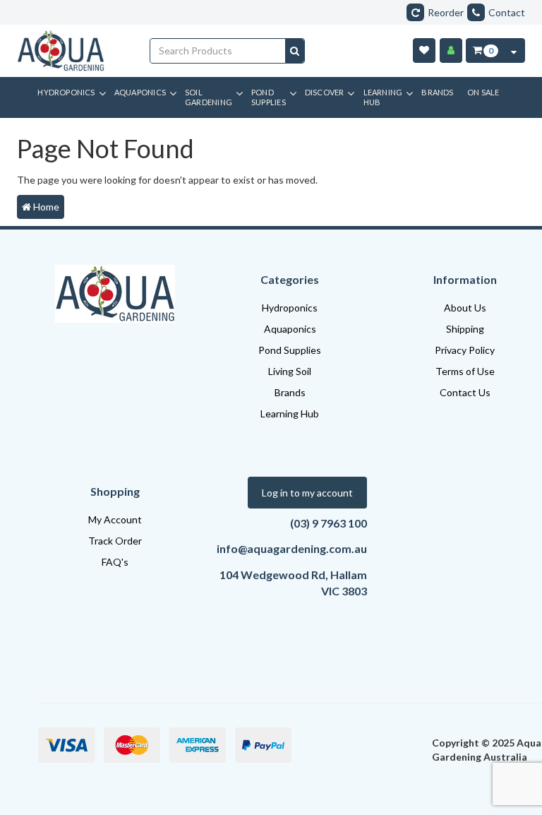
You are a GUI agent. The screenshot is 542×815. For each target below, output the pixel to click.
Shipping (465, 329)
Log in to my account (307, 493)
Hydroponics (290, 308)
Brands (290, 392)
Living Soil (289, 371)
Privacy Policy (465, 350)
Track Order (115, 541)
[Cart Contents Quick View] (513, 50)
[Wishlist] (424, 50)
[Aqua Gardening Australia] (72, 51)
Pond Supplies (289, 350)
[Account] (451, 50)
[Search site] (294, 51)
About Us (465, 308)
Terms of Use (465, 371)
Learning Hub (289, 414)
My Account (115, 519)
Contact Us (465, 392)
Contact (506, 12)
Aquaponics (290, 329)
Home (45, 207)
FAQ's (115, 562)
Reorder (446, 12)
